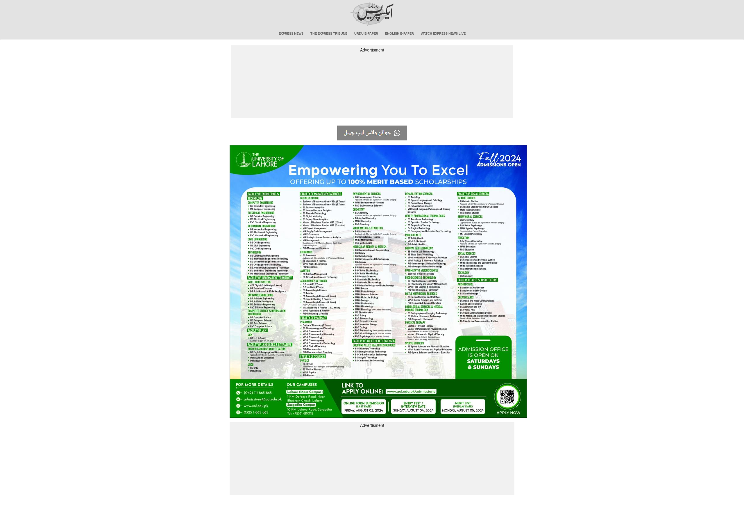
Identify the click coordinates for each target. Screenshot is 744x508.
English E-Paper (399, 33)
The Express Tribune (328, 33)
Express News (291, 33)
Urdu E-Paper (366, 33)
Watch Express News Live (443, 33)
